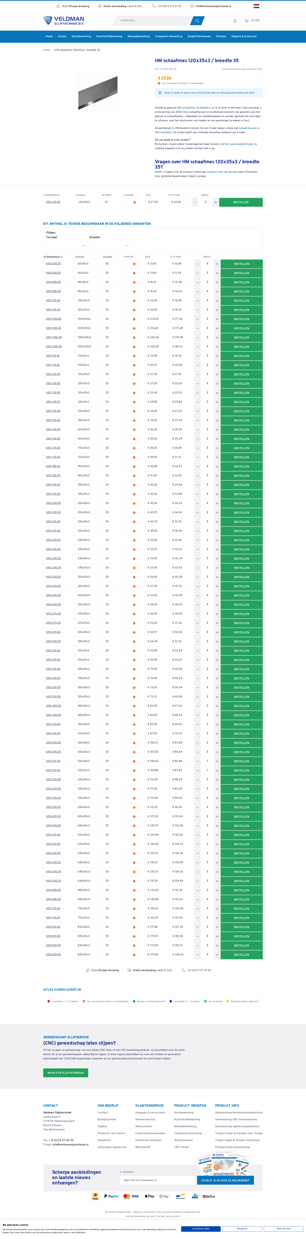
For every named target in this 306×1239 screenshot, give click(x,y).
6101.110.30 (53, 356)
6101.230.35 (53, 549)
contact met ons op (219, 172)
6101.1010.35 (53, 328)
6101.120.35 (53, 202)
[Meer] (216, 202)
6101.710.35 (53, 918)
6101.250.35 (53, 586)
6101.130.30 (53, 393)
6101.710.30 (53, 908)
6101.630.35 (53, 862)
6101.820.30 (53, 945)
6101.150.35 (53, 420)
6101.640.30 (53, 872)
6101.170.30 (53, 448)
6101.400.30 (53, 706)
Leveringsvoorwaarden (150, 1133)
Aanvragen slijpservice (112, 1147)
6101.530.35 (53, 807)
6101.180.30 (53, 466)
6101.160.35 (53, 439)
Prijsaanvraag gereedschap (232, 1147)
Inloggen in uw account (150, 1112)
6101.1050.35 (54, 346)
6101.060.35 (53, 273)
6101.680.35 (53, 899)
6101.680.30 (53, 890)
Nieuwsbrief (143, 1147)
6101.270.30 (53, 614)
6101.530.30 (53, 798)
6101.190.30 (53, 485)
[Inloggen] (236, 20)
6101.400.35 (53, 715)
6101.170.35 (53, 457)
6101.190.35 (53, 494)
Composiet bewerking (188, 1133)
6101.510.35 (53, 770)
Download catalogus (148, 1140)
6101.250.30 (53, 577)
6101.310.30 (53, 650)
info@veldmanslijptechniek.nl (213, 6)
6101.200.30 (53, 503)
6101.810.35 (53, 936)
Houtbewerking (184, 1112)
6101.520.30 (53, 779)
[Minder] (195, 202)
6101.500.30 (53, 743)
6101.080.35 (53, 291)
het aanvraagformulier (239, 144)
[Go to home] (63, 20)
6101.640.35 (53, 881)
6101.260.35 (53, 604)
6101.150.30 (53, 411)
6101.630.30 (53, 853)
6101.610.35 (53, 844)
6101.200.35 (53, 512)
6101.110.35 (53, 365)
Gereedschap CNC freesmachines (236, 1119)
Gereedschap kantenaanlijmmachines (239, 1112)
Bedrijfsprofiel (107, 1119)
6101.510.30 (53, 761)
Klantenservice (145, 1119)
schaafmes (188, 108)
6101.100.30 (53, 300)
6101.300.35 (53, 641)
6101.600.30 (53, 816)
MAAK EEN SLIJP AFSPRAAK (66, 1073)
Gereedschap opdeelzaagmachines (237, 1126)
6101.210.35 (53, 531)
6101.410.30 (53, 724)
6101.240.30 (53, 558)
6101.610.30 (53, 835)
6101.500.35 (53, 752)
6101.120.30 (53, 374)
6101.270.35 (53, 623)
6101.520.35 (53, 789)
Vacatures (104, 1140)
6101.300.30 (53, 632)
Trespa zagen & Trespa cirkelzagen (237, 1140)
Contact (103, 1112)
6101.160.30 (53, 429)
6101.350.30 (53, 687)
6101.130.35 (53, 402)
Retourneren (143, 1126)
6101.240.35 (53, 568)
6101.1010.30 (53, 319)
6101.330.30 (53, 669)
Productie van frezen (111, 1133)
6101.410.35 (53, 733)
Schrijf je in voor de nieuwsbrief (226, 1180)
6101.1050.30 (54, 337)
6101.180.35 (53, 475)
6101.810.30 (53, 927)
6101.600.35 (53, 825)
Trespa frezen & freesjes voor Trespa (239, 1133)
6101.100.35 (53, 310)
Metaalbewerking (185, 1126)
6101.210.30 (53, 521)
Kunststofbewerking (187, 1119)
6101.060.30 (53, 264)
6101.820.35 (53, 954)
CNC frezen (181, 1147)
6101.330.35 (53, 678)
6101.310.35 (53, 660)
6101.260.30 (53, 595)
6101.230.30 (53, 540)
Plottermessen (183, 1140)
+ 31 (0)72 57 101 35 (61, 1140)
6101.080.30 (53, 282)
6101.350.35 (53, 697)
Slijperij (102, 1126)
